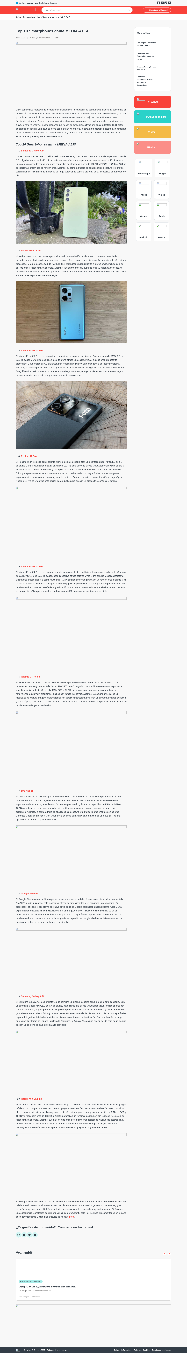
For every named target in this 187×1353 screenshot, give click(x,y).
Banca (161, 237)
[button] (18, 1235)
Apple (162, 216)
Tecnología (144, 173)
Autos (144, 195)
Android (143, 237)
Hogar (162, 173)
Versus (143, 216)
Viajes (161, 195)
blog (71, 1217)
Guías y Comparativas (25, 17)
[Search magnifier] (129, 10)
